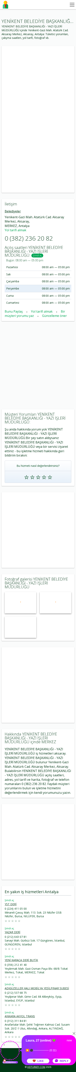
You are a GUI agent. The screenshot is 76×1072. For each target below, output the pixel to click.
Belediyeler (13, 211)
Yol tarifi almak (15, 230)
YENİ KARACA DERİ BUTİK (21, 960)
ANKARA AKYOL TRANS (20, 1016)
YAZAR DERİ (12, 932)
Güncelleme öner (54, 316)
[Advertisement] (38, 82)
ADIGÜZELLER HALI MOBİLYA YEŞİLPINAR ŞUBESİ (37, 988)
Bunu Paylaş (14, 311)
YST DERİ (11, 904)
